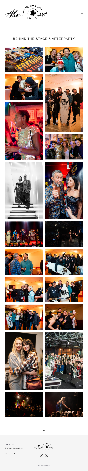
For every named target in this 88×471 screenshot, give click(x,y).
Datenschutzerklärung (12, 454)
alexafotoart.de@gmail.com (14, 448)
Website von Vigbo (44, 465)
